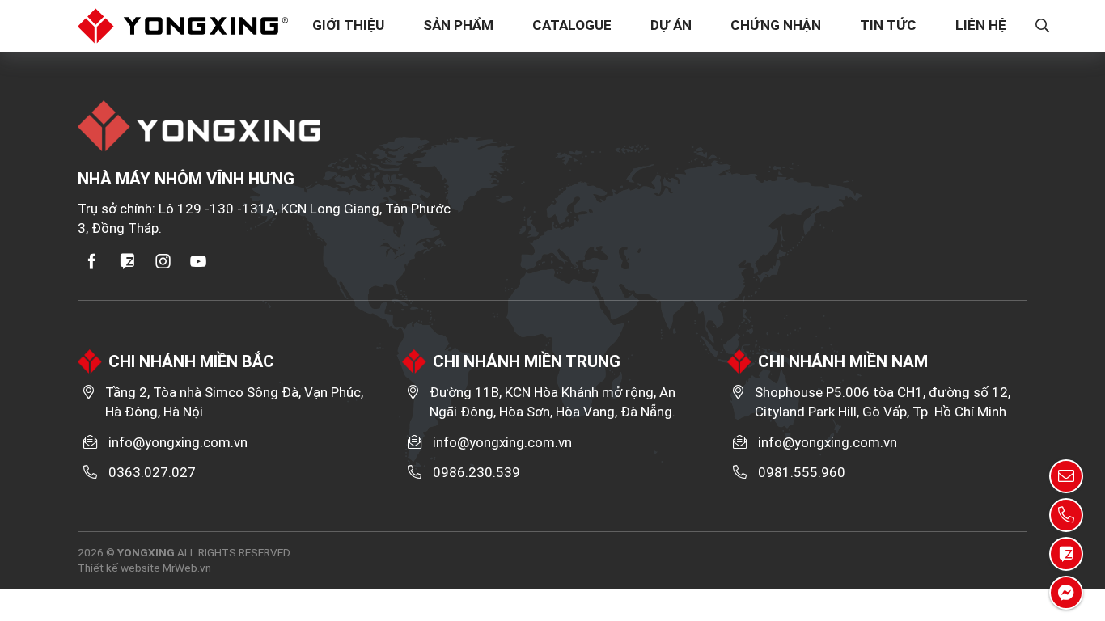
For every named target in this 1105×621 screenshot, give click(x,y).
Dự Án (671, 25)
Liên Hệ (980, 25)
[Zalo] (127, 261)
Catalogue (572, 25)
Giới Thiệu (348, 25)
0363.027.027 (152, 472)
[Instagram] (163, 261)
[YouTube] (199, 261)
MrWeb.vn (187, 567)
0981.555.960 (801, 472)
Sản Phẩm (458, 25)
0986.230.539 (476, 472)
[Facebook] (92, 261)
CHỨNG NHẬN (775, 25)
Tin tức (888, 25)
